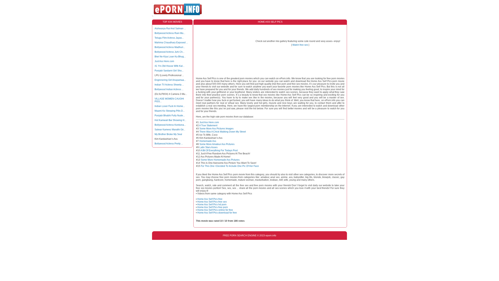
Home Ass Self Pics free (209, 199)
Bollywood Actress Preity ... (169, 143)
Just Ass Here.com (164, 61)
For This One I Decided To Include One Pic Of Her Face (230, 166)
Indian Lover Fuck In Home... (170, 106)
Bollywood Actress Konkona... (170, 125)
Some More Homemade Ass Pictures (220, 159)
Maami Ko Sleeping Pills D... (170, 110)
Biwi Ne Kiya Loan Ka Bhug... (170, 56)
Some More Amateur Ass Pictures (216, 144)
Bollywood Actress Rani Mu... (170, 33)
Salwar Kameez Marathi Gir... (170, 129)
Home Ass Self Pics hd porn (211, 204)
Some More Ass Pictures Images (216, 128)
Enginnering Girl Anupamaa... (170, 80)
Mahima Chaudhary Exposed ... (171, 42)
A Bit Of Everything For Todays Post (219, 150)
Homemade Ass (207, 141)
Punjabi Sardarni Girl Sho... (169, 70)
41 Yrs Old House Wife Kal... (169, 66)
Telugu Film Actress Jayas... (169, 37)
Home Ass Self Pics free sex (212, 201)
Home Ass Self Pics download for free (217, 212)
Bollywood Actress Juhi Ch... (169, 52)
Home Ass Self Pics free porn (212, 207)
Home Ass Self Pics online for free (215, 210)
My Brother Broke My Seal (168, 134)
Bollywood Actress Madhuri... (170, 47)
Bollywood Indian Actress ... (169, 89)
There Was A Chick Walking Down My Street (222, 131)
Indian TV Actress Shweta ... (169, 84)
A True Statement (208, 125)
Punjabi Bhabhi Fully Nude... (170, 115)
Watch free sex (300, 45)
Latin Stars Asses (208, 147)
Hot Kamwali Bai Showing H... (170, 120)
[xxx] (178, 15)
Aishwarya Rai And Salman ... (170, 28)
